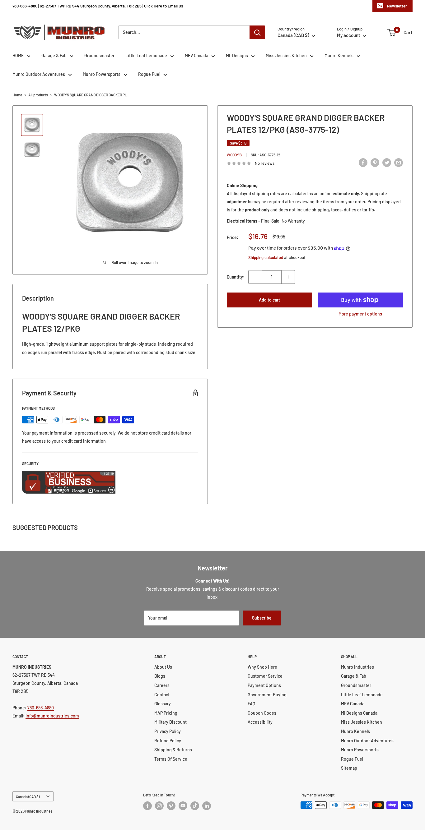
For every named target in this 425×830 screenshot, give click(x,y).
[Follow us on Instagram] (159, 805)
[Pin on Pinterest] (375, 162)
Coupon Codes (262, 713)
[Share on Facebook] (363, 162)
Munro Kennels (339, 55)
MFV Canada (196, 55)
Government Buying (267, 694)
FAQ (251, 703)
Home (17, 95)
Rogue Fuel (149, 74)
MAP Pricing (165, 713)
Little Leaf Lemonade (146, 55)
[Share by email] (398, 162)
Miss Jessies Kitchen (286, 55)
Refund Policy (167, 740)
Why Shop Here (262, 667)
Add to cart (269, 299)
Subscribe (262, 617)
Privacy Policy (167, 731)
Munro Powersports (101, 74)
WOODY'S (234, 155)
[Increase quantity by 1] (288, 277)
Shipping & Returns (173, 749)
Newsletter (397, 5)
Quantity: (236, 276)
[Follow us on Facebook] (147, 805)
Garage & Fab (54, 55)
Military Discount (170, 722)
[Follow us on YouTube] (183, 805)
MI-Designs (237, 55)
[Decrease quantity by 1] (255, 277)
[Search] (257, 32)
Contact (162, 694)
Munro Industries (357, 667)
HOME (18, 55)
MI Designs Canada (359, 713)
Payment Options (264, 685)
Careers (162, 685)
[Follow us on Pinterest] (171, 805)
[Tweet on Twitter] (386, 162)
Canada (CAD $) (28, 796)
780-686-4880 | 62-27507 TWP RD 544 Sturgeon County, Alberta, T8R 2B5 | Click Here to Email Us (97, 5)
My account (349, 35)
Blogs (159, 676)
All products (38, 95)
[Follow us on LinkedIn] (206, 805)
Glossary (162, 703)
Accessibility (260, 722)
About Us (163, 667)
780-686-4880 (40, 707)
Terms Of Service (170, 759)
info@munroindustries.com (52, 715)
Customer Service (265, 676)
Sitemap (349, 768)
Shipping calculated (265, 257)
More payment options (360, 313)
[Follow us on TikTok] (194, 805)
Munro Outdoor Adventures (38, 74)
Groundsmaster (99, 55)
